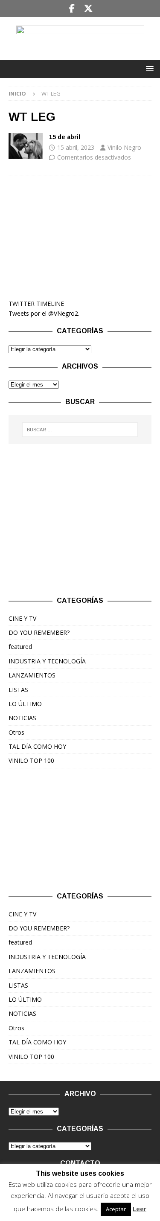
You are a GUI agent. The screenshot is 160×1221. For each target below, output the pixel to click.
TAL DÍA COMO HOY (37, 746)
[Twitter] (88, 8)
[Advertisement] (80, 237)
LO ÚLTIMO (25, 704)
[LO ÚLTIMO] (26, 146)
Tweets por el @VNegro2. (44, 313)
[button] (148, 68)
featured (20, 646)
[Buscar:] (80, 429)
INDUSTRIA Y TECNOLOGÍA (47, 661)
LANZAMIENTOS (32, 675)
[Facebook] (71, 8)
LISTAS (18, 690)
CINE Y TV (22, 618)
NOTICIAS (22, 718)
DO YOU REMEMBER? (39, 632)
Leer (139, 1208)
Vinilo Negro (124, 147)
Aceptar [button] (116, 1209)
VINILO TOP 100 (31, 760)
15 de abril (64, 137)
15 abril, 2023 (75, 147)
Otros (16, 732)
